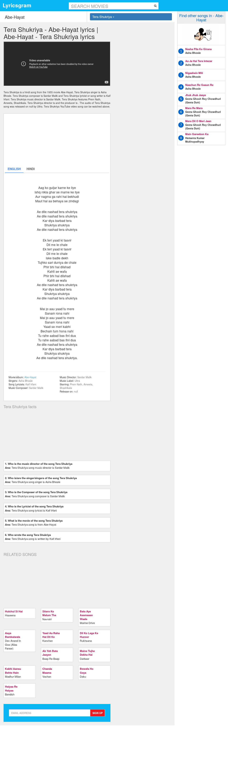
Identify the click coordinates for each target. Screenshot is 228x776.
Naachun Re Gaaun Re (199, 85)
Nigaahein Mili (194, 73)
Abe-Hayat (30, 377)
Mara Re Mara (194, 108)
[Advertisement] (57, 140)
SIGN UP (97, 713)
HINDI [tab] (31, 169)
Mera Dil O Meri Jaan (198, 121)
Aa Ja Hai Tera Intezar (198, 61)
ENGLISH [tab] (14, 169)
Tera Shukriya (102, 16)
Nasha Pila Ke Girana (198, 49)
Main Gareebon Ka (196, 134)
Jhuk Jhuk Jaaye (195, 95)
